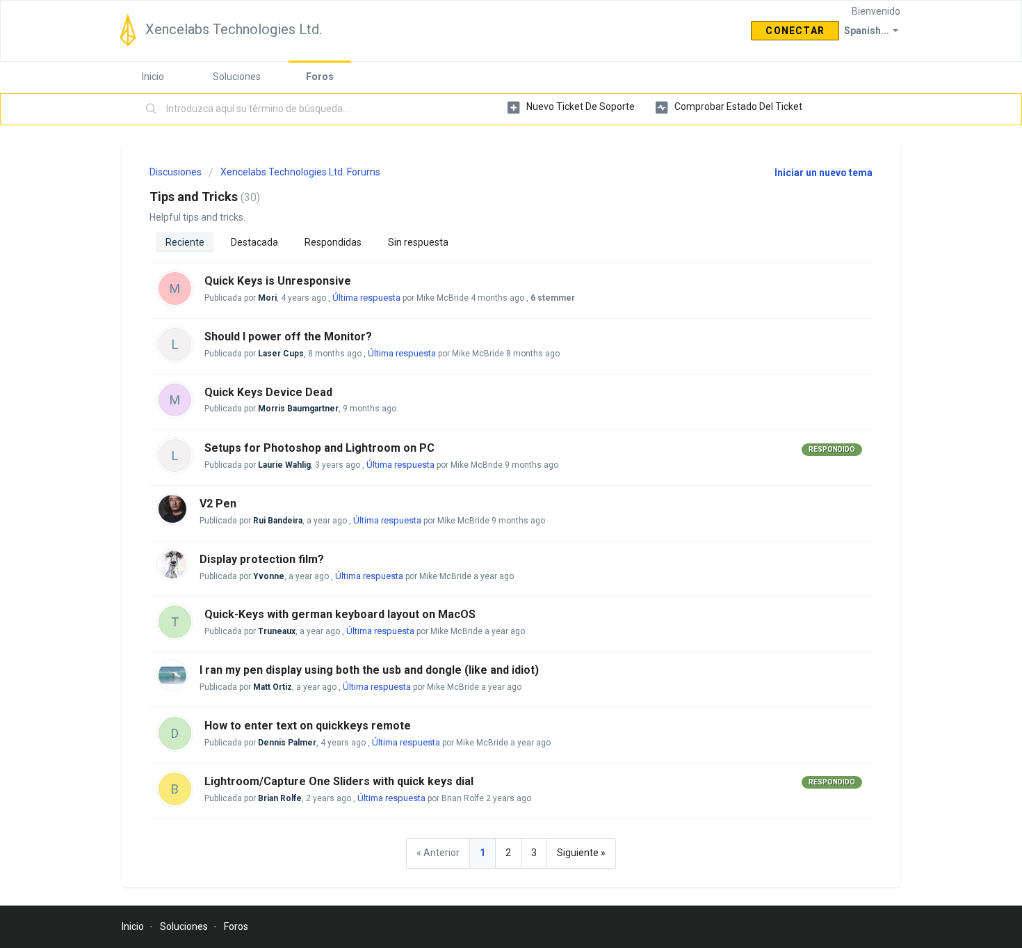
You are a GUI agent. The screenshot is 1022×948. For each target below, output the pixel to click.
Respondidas (333, 242)
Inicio (153, 76)
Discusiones (175, 171)
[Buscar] (151, 109)
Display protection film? (262, 559)
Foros (320, 76)
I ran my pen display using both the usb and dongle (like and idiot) (369, 670)
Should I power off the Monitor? (288, 336)
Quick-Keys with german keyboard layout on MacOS (340, 614)
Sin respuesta (418, 242)
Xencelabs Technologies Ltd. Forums (300, 171)
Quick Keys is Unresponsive (277, 280)
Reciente (184, 242)
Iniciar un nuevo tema (823, 172)
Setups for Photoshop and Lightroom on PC (319, 448)
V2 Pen (218, 503)
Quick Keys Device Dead (268, 392)
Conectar (795, 30)
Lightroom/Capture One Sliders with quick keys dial (338, 781)
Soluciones (237, 76)
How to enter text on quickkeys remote (307, 725)
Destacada (254, 242)
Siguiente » (581, 852)
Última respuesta (366, 297)
